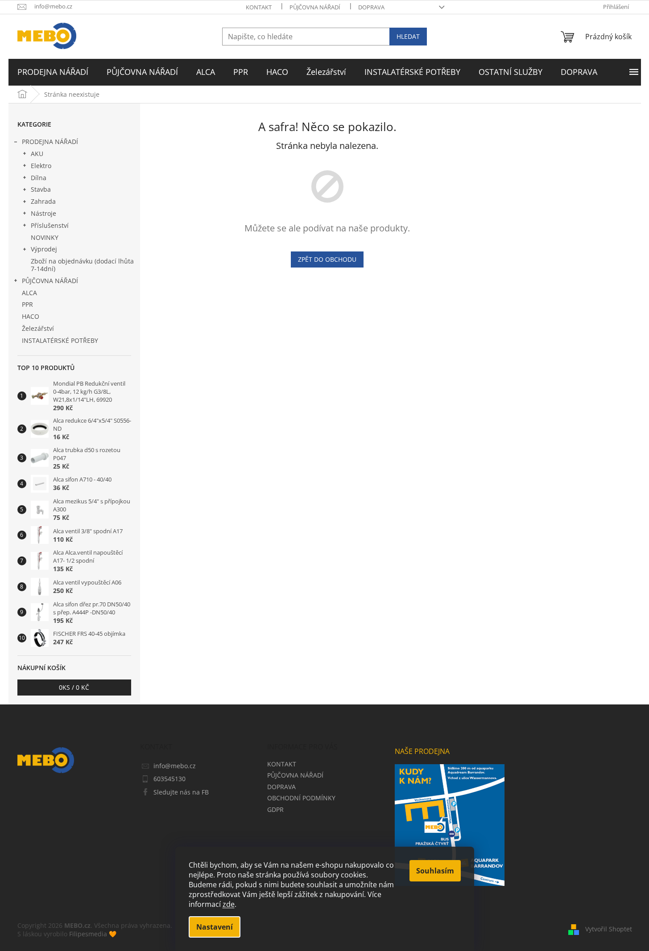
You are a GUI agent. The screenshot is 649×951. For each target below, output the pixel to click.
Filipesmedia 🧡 (92, 934)
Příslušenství (50, 225)
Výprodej (44, 249)
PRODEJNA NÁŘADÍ (50, 141)
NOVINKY (44, 237)
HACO (30, 316)
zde (229, 904)
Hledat (408, 36)
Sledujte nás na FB (181, 792)
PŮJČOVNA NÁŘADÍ (314, 7)
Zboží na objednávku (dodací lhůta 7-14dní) (82, 265)
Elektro (41, 165)
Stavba (41, 189)
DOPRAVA (371, 7)
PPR (27, 304)
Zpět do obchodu (327, 259)
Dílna (38, 177)
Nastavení (214, 927)
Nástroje (43, 213)
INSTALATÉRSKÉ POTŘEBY (60, 340)
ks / (74, 687)
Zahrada (43, 201)
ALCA (29, 292)
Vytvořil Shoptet (608, 929)
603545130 (169, 778)
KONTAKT (259, 7)
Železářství (38, 328)
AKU (37, 153)
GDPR (275, 809)
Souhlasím (435, 871)
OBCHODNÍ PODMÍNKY (301, 798)
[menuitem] (52, 72)
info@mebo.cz (174, 766)
